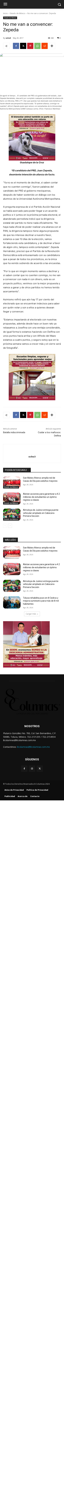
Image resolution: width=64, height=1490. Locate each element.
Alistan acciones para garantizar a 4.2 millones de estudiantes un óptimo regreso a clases (41, 497)
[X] (23, 46)
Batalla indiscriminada (14, 432)
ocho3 (8, 38)
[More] (52, 46)
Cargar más (31, 614)
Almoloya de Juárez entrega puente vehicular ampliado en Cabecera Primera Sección (40, 513)
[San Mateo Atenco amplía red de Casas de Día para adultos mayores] (12, 482)
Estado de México (17, 13)
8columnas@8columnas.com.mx (33, 746)
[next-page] (10, 526)
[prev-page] (5, 526)
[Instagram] (32, 769)
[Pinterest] (30, 46)
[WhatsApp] (37, 46)
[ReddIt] (44, 46)
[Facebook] (16, 46)
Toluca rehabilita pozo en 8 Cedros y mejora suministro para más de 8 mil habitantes (41, 601)
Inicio (5, 13)
